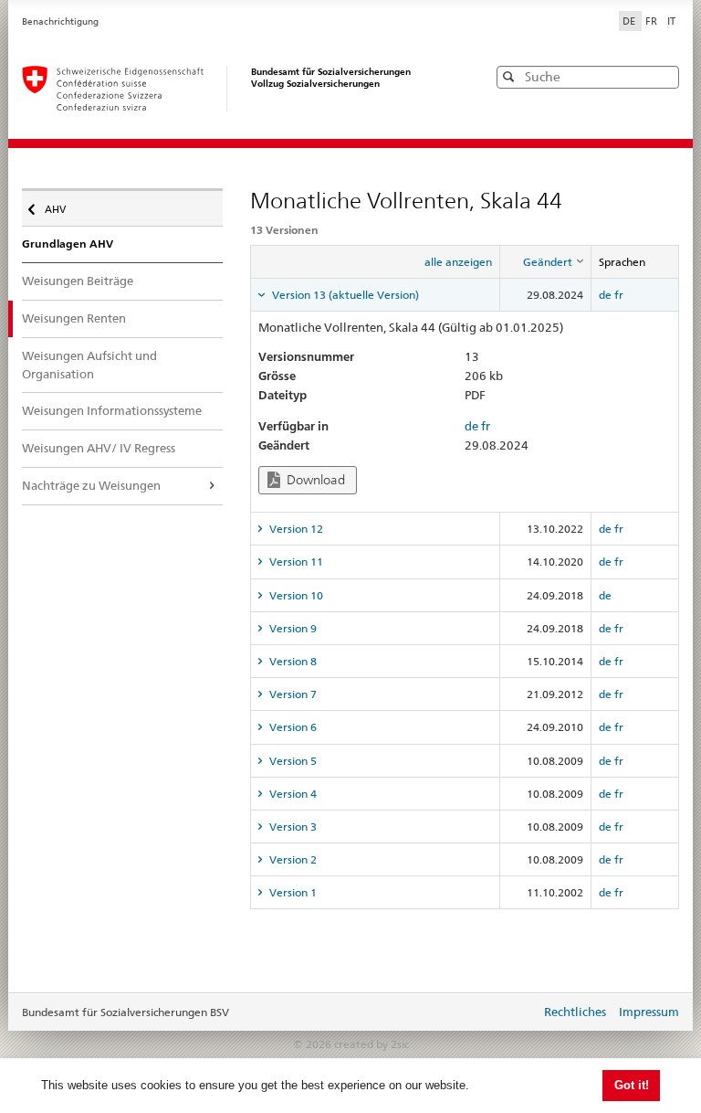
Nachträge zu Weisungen (91, 485)
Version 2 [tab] (292, 859)
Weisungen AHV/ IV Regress (98, 447)
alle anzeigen (458, 262)
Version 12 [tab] (295, 528)
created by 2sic (371, 1044)
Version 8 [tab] (292, 661)
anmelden (513, 1013)
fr (618, 295)
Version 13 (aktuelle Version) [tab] (344, 295)
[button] (664, 76)
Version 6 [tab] (292, 727)
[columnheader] (545, 262)
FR (652, 21)
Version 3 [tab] (292, 826)
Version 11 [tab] (295, 561)
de (605, 295)
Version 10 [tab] (295, 595)
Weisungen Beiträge (77, 280)
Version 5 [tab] (292, 761)
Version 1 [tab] (292, 892)
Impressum (649, 1011)
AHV (60, 205)
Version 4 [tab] (292, 793)
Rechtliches (575, 1011)
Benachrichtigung (60, 21)
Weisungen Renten (74, 318)
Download (314, 479)
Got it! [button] (631, 1085)
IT (671, 21)
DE (630, 21)
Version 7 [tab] (292, 694)
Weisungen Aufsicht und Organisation (89, 364)
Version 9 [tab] (292, 628)
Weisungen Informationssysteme (112, 410)
